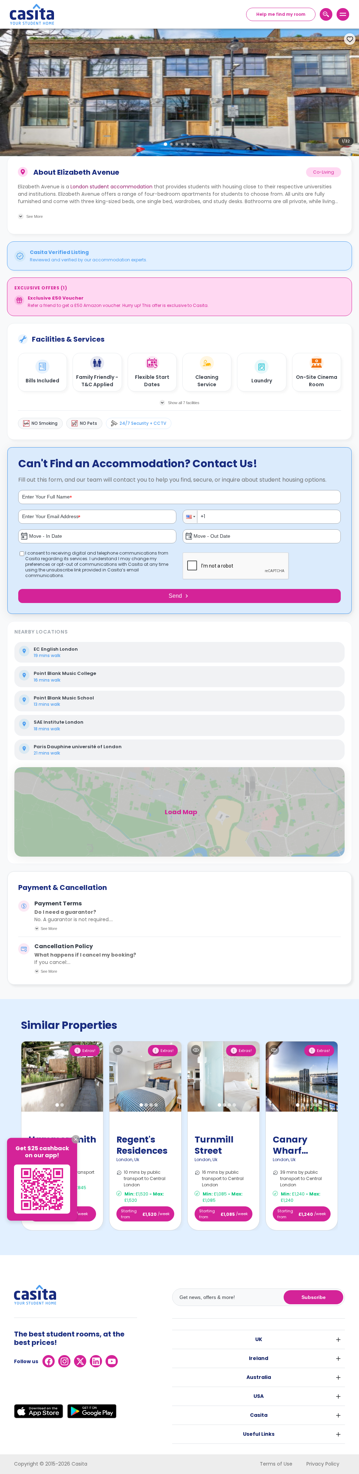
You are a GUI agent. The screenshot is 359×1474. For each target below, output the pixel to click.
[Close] (76, 1139)
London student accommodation (111, 186)
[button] (190, 516)
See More (49, 928)
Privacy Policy (322, 1463)
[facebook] (48, 1361)
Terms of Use (276, 1463)
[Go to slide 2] (171, 144)
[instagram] (64, 1361)
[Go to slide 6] (193, 144)
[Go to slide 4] (182, 144)
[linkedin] (96, 1361)
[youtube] (112, 1361)
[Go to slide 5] (188, 144)
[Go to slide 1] (165, 144)
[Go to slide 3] (176, 144)
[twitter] (80, 1361)
